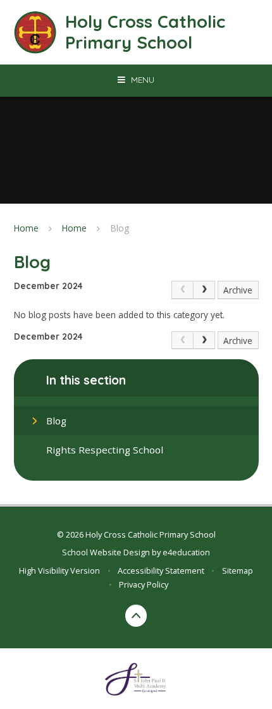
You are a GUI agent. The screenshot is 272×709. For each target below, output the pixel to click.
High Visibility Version (59, 570)
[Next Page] (204, 290)
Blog (120, 228)
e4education (186, 552)
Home (26, 228)
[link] (182, 290)
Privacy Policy (143, 584)
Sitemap (237, 570)
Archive (237, 290)
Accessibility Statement (161, 570)
